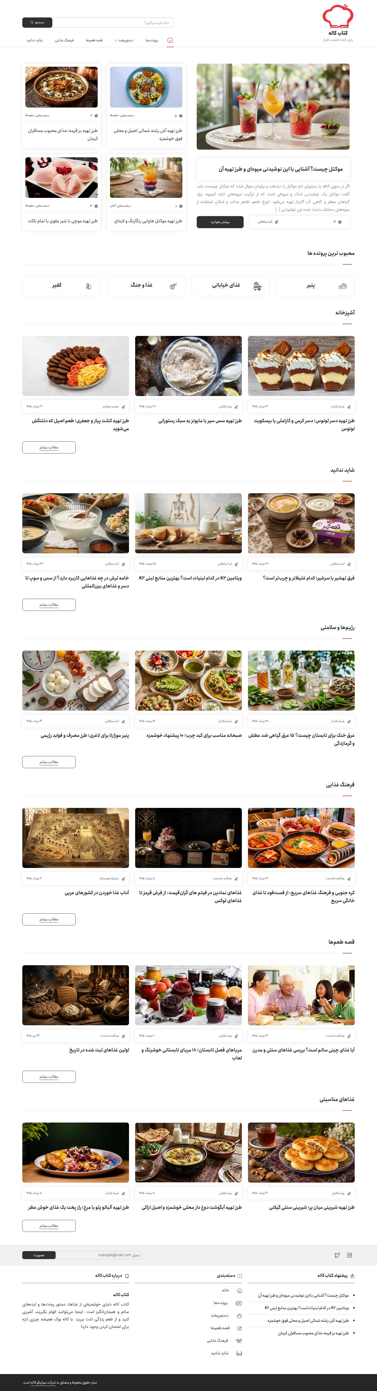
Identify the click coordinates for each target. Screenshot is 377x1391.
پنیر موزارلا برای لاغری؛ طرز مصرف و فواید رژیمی (85, 735)
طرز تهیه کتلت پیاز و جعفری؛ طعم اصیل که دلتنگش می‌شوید (80, 425)
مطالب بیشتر (49, 447)
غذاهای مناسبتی (337, 1100)
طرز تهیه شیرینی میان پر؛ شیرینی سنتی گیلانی (312, 1207)
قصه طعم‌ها (94, 40)
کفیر (57, 285)
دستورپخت (125, 40)
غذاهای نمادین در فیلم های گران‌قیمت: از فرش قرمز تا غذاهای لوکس (190, 897)
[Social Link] (337, 1255)
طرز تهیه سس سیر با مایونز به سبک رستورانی (200, 420)
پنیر (311, 285)
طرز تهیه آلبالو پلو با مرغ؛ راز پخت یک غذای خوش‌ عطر (78, 1207)
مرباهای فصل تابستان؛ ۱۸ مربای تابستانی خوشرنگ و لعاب (192, 1054)
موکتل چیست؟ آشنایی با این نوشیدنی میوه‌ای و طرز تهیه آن (281, 169)
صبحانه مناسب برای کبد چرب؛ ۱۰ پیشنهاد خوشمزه (194, 735)
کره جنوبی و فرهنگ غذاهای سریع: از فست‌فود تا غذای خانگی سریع (303, 897)
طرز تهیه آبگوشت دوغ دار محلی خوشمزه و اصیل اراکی (192, 1207)
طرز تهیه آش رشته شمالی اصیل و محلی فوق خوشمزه (148, 134)
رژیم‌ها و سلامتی (338, 628)
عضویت (39, 1255)
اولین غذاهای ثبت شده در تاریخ (99, 1050)
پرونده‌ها (152, 40)
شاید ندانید (34, 40)
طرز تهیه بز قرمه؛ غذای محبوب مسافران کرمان (63, 134)
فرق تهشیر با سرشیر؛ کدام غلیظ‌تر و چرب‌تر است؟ (309, 578)
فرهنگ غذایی (64, 40)
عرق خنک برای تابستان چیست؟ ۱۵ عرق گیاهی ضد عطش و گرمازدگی (301, 739)
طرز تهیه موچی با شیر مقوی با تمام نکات (63, 221)
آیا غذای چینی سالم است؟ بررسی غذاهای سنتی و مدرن (303, 1050)
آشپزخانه (345, 313)
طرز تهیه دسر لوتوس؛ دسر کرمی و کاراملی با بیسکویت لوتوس (304, 425)
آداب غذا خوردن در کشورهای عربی (97, 892)
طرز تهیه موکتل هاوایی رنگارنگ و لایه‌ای (148, 221)
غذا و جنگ (142, 285)
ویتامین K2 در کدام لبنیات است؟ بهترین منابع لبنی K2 (190, 578)
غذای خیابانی (226, 285)
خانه (170, 40)
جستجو (39, 22)
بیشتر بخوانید (220, 222)
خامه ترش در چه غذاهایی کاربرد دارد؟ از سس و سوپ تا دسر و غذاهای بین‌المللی (77, 582)
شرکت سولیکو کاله (43, 1382)
